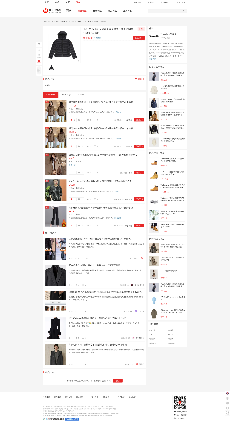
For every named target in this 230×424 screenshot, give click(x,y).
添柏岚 (96, 21)
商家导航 (112, 11)
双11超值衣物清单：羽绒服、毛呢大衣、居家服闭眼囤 (95, 265)
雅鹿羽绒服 (153, 343)
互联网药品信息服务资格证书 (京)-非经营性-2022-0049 (91, 409)
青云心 (141, 364)
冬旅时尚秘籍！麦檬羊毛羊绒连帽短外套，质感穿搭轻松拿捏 (98, 344)
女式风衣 (170, 330)
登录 (178, 2)
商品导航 (82, 11)
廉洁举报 (106, 397)
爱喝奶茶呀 (140, 338)
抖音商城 (128, 120)
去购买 (139, 120)
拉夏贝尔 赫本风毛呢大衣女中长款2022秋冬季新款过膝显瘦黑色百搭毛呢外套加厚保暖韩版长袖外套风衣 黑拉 (106, 292)
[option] (52, 68)
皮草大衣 (170, 334)
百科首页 (55, 21)
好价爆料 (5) (50, 95)
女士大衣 (87, 21)
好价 (57, 2)
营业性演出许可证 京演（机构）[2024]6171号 (57, 409)
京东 (130, 173)
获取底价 (139, 38)
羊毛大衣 (170, 339)
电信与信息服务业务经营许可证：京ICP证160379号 (80, 406)
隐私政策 (132, 397)
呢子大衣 (152, 339)
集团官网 (137, 2)
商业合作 (151, 2)
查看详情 (152, 59)
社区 (68, 2)
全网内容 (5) (66, 95)
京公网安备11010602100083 (52, 406)
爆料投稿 (164, 2)
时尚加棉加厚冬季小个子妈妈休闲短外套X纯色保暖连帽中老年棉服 (101, 102)
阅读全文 (119, 112)
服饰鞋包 (64, 21)
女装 (72, 21)
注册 (183, 2)
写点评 (117, 381)
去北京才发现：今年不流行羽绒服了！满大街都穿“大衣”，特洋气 (100, 239)
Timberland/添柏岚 (168, 34)
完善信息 (141, 79)
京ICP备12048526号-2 (105, 406)
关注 (142, 29)
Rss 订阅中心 (180, 418)
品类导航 (127, 11)
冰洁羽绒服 (171, 343)
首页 (47, 2)
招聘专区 (68, 397)
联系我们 (57, 397)
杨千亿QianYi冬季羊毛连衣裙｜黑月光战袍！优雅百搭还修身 (98, 318)
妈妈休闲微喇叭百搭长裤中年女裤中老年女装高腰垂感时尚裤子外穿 (101, 207)
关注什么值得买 (181, 415)
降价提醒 (97, 38)
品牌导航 (97, 11)
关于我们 (46, 397)
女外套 (79, 21)
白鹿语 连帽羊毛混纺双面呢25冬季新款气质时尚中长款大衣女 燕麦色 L (103, 155)
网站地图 (79, 397)
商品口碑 (81, 95)
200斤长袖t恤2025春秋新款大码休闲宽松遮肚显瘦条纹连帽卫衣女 (100, 181)
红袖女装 (152, 330)
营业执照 (113, 409)
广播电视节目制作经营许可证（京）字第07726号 (59, 411)
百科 (78, 2)
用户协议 (121, 397)
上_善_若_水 (139, 285)
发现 (47, 102)
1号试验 (141, 311)
